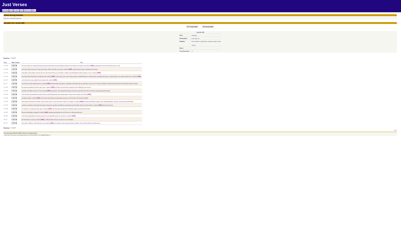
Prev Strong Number (192, 27)
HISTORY (5, 10)
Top (395, 130)
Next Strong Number (208, 27)
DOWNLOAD (27, 10)
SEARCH (16, 10)
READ (11, 10)
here (7, 18)
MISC (34, 10)
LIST (21, 10)
